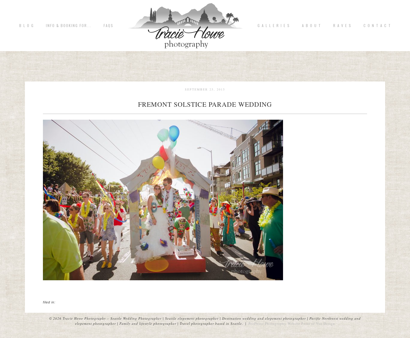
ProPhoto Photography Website (274, 323)
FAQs (108, 25)
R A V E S (342, 25)
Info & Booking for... (69, 25)
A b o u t (311, 25)
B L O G (26, 25)
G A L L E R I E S (274, 25)
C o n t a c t (377, 25)
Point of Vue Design (318, 323)
